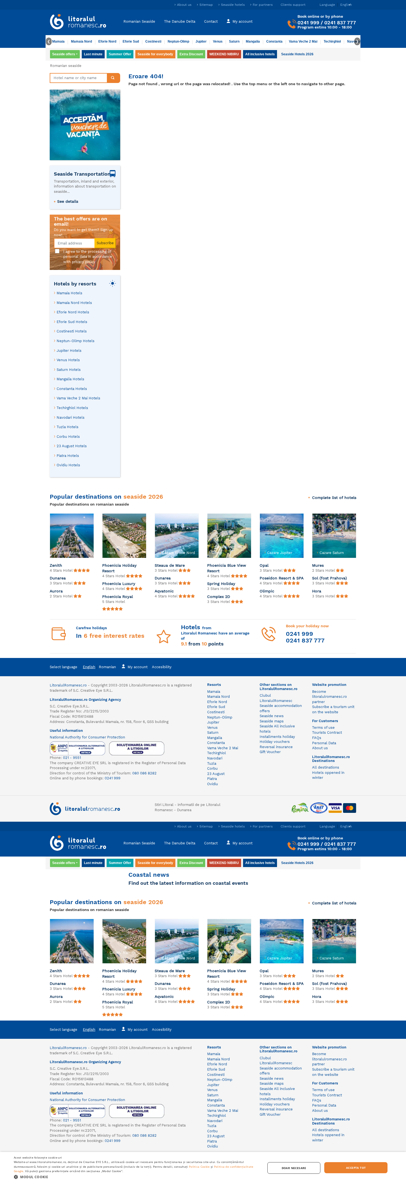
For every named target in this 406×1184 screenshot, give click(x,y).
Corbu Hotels (68, 436)
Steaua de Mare (170, 565)
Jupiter (201, 41)
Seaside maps (272, 721)
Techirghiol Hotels (72, 408)
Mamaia (58, 41)
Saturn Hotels (69, 370)
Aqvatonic (164, 591)
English (89, 667)
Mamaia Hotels (69, 293)
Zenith (56, 565)
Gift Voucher (270, 752)
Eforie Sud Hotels (72, 322)
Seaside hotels (233, 5)
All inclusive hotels (260, 54)
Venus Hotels (68, 360)
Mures (318, 565)
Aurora (56, 591)
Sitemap (206, 5)
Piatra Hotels (68, 456)
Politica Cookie (199, 1167)
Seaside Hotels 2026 (297, 54)
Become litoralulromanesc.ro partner (329, 696)
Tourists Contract (327, 732)
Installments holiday (277, 737)
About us (184, 5)
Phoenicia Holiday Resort (119, 568)
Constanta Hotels (72, 389)
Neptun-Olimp (178, 41)
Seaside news (272, 716)
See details (67, 201)
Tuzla (211, 763)
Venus (218, 41)
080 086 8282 (144, 773)
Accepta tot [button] (356, 1168)
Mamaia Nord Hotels (74, 303)
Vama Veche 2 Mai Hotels (78, 398)
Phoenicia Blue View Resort (226, 568)
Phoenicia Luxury (118, 583)
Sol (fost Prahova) (329, 578)
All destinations (325, 767)
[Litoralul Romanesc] (78, 22)
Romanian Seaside (139, 21)
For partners (263, 5)
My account (242, 21)
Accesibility (162, 667)
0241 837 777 (340, 22)
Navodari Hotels (71, 417)
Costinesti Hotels (72, 331)
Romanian (107, 667)
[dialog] (203, 1168)
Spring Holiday (221, 583)
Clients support (293, 5)
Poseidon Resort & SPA (282, 578)
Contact (211, 21)
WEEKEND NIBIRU (224, 54)
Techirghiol (332, 41)
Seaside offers (63, 54)
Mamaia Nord (81, 41)
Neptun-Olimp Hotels (75, 341)
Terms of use (323, 727)
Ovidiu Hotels (68, 465)
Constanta (274, 41)
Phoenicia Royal (117, 596)
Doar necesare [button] (294, 1168)
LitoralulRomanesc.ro (68, 685)
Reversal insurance (276, 747)
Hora (316, 591)
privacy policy (83, 262)
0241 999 (308, 22)
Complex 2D (218, 596)
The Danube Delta (179, 21)
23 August (216, 774)
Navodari (214, 758)
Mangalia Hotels (70, 379)
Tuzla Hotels (67, 427)
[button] (136, 1176)
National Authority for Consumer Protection (87, 737)
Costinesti (153, 41)
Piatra (212, 779)
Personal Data (324, 743)
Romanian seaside (65, 65)
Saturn (234, 41)
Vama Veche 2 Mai (303, 41)
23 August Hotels (72, 446)
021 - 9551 (72, 758)
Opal (264, 565)
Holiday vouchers (275, 742)
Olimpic (267, 591)
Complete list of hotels (334, 497)
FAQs (316, 738)
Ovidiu (212, 784)
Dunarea (58, 578)
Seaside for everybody (155, 54)
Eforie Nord (107, 41)
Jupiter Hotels (69, 350)
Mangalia (253, 41)
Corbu (212, 768)
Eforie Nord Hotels (73, 312)
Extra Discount (191, 54)
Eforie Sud (131, 41)
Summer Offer (120, 54)
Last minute (93, 54)
